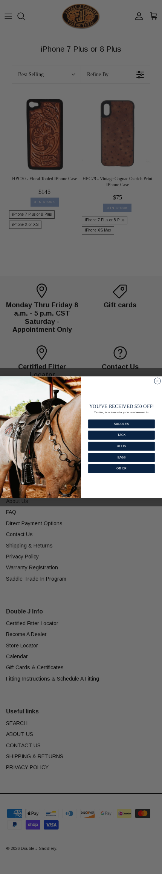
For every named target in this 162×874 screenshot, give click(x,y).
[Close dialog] (157, 381)
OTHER (121, 468)
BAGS (122, 456)
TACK (121, 434)
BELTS (121, 446)
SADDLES (121, 423)
